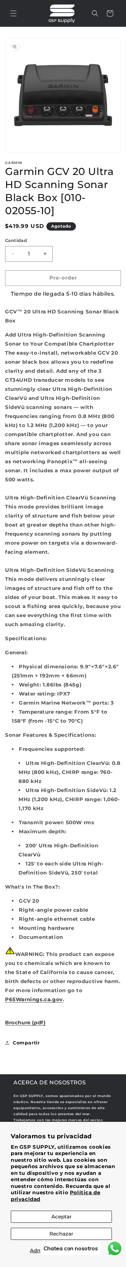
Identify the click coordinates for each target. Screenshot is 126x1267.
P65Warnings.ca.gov (34, 999)
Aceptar (61, 1216)
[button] (13, 13)
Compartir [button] (26, 1043)
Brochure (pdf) (25, 1022)
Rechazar (61, 1233)
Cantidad (16, 240)
